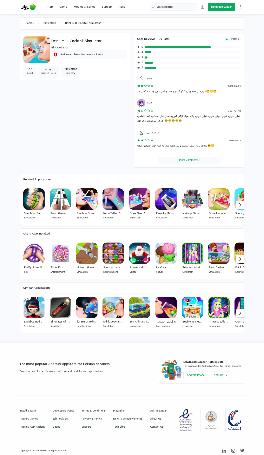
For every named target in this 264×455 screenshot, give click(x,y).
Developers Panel (63, 411)
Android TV (220, 375)
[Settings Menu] (240, 7)
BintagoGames (60, 48)
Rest (122, 7)
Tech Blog (119, 427)
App (50, 7)
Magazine (119, 411)
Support (107, 6)
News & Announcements (127, 419)
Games (30, 23)
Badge (56, 427)
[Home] (29, 7)
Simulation (49, 23)
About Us (155, 419)
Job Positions (61, 419)
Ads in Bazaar (158, 411)
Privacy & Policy (92, 419)
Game (63, 7)
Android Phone (196, 375)
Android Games (29, 419)
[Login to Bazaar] (202, 7)
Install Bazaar (28, 411)
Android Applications (32, 427)
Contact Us (156, 427)
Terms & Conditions (93, 411)
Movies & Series (84, 6)
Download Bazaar (221, 7)
